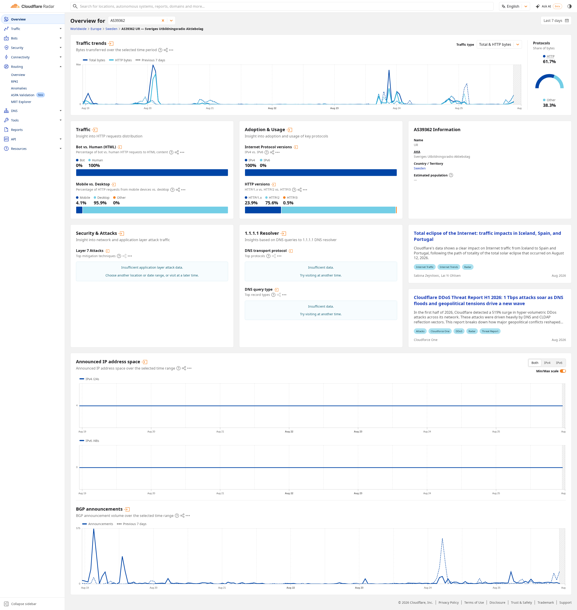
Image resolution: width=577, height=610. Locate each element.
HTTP (550, 56)
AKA (417, 152)
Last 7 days (558, 21)
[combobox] (285, 6)
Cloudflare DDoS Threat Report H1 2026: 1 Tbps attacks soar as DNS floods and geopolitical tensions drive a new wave (488, 300)
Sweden (420, 168)
